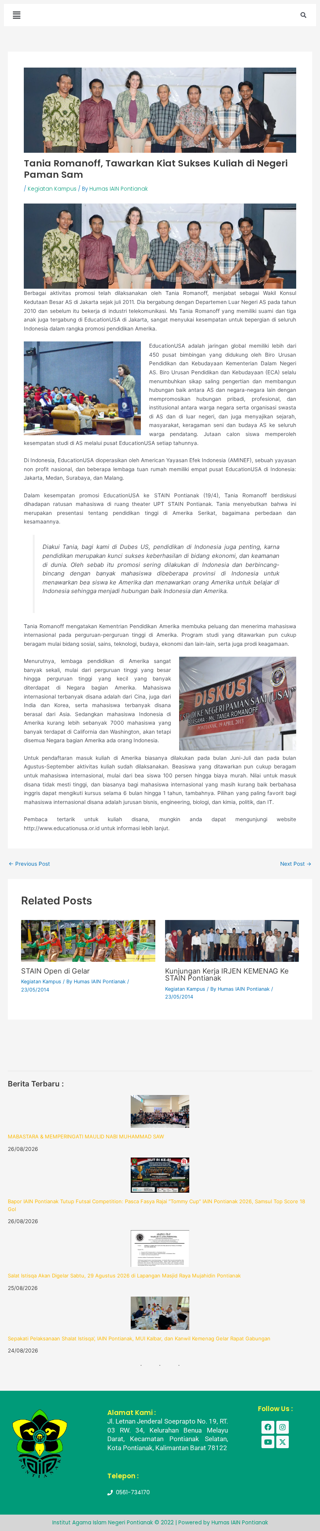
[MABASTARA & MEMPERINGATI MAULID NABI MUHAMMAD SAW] (160, 1111)
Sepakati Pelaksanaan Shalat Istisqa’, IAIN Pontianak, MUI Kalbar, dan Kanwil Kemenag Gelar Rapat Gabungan (139, 1338)
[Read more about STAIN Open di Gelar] (88, 940)
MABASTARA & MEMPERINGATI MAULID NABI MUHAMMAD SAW (86, 1136)
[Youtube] (267, 1442)
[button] (16, 15)
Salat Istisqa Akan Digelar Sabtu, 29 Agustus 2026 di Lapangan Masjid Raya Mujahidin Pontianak (124, 1275)
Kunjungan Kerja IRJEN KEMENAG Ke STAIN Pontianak (227, 974)
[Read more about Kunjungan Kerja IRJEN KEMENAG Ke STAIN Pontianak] (232, 940)
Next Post (295, 864)
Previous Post (29, 864)
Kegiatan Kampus (52, 189)
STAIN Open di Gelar (55, 970)
